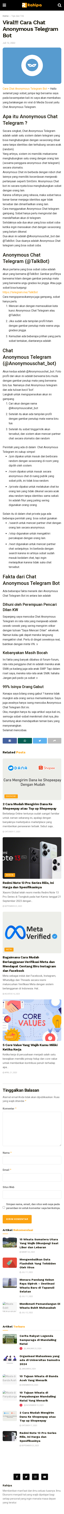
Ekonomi (11, 796)
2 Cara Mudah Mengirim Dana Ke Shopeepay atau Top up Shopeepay (38, 1416)
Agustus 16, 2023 (12, 994)
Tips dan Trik (17, 16)
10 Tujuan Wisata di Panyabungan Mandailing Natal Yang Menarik (38, 1396)
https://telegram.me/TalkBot (20, 292)
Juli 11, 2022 (27, 1272)
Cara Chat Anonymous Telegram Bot (25, 88)
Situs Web (8, 1187)
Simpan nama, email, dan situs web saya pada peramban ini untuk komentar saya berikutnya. (33, 1206)
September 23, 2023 (13, 906)
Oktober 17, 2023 (12, 832)
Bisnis (9, 1037)
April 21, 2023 (10, 1073)
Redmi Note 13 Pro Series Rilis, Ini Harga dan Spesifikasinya (38, 1437)
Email (7, 1169)
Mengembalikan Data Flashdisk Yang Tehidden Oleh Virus (38, 1263)
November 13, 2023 (35, 1405)
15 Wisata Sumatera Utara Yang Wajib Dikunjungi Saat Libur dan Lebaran (39, 1243)
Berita (9, 875)
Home (6, 16)
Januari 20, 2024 (33, 1349)
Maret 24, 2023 (28, 1252)
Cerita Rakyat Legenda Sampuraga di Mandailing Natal (38, 1339)
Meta (9, 949)
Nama (7, 1152)
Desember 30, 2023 (29, 1385)
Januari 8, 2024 (28, 1369)
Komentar (10, 1108)
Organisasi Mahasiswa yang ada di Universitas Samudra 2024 (40, 1360)
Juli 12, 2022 (9, 43)
